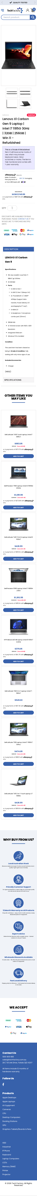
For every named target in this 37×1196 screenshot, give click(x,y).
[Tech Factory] (15, 10)
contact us (23, 219)
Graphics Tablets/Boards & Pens (16, 1129)
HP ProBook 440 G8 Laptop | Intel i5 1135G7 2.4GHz (18, 641)
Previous (2, 2)
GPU (4, 1125)
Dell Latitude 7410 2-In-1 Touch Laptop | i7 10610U (18, 795)
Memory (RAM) (9, 1166)
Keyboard (6, 1154)
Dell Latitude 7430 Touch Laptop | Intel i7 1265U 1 (18, 435)
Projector (6, 1174)
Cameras (6, 1109)
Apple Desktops (9, 1097)
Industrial (6, 1146)
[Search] (33, 17)
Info (3, 199)
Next (35, 2)
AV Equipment (8, 1105)
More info (19, 175)
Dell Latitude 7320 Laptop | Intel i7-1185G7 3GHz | (18, 743)
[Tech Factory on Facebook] (3, 1084)
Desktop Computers (11, 1117)
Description (11, 249)
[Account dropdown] (27, 10)
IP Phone (6, 1150)
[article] (18, 435)
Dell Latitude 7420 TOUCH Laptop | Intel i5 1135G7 (18, 538)
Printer (5, 1170)
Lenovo (5, 115)
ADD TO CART (18, 456)
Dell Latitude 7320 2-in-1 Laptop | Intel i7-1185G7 (18, 692)
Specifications (12, 380)
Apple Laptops (8, 1101)
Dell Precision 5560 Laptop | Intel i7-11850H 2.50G (18, 589)
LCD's (4, 1162)
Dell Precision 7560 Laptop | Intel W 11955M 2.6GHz (18, 487)
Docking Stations (9, 1121)
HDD (4, 1143)
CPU (4, 1113)
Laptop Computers (10, 1158)
